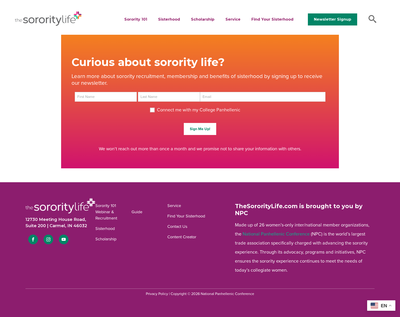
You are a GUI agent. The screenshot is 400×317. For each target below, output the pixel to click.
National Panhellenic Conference (276, 234)
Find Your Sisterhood (272, 19)
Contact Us (177, 226)
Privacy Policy (157, 294)
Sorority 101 (135, 19)
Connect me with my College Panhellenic (198, 110)
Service (233, 19)
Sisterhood (169, 19)
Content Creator (181, 236)
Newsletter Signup (332, 19)
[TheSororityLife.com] (48, 24)
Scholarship (202, 19)
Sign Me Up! (200, 129)
